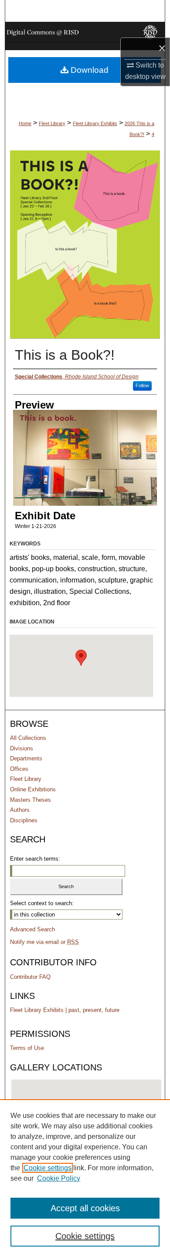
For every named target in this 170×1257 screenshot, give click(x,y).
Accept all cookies (85, 1208)
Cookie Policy (58, 1178)
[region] (85, 1178)
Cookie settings (47, 1168)
